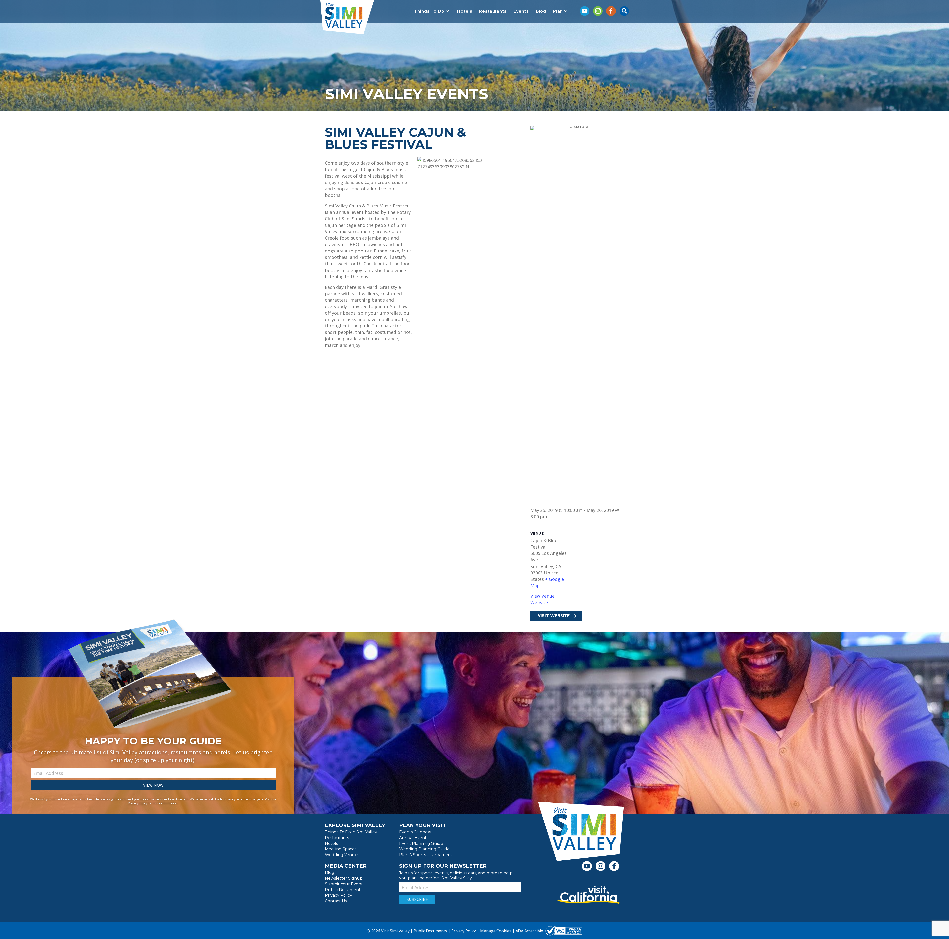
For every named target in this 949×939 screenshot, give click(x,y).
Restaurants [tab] (337, 838)
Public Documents (430, 931)
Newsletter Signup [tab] (344, 878)
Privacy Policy (137, 803)
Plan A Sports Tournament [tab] (425, 855)
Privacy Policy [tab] (338, 895)
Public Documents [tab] (343, 890)
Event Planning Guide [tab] (421, 844)
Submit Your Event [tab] (344, 884)
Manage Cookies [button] (495, 931)
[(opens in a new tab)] (588, 895)
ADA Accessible (529, 931)
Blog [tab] (329, 873)
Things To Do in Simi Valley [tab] (351, 832)
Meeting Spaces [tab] (340, 849)
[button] (432, 11)
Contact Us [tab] (336, 901)
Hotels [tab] (331, 844)
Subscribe (417, 899)
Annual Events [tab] (413, 838)
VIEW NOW (153, 785)
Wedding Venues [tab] (342, 855)
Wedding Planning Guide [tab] (424, 849)
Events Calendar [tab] (415, 832)
